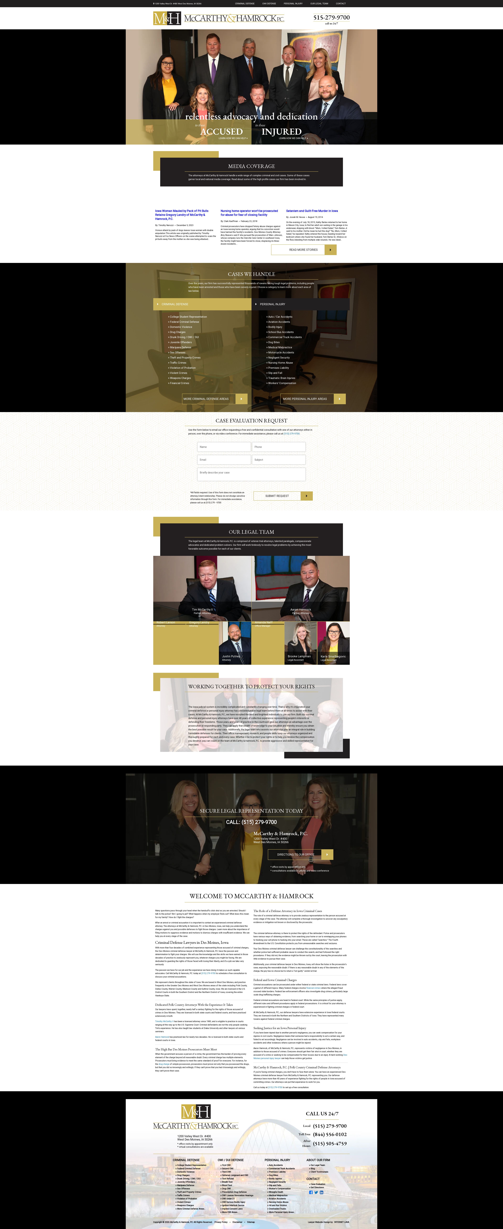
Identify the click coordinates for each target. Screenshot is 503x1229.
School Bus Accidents (281, 332)
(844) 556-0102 (330, 1134)
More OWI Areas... (230, 1212)
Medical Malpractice (280, 347)
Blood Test (227, 1185)
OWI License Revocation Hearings (237, 1195)
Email (203, 459)
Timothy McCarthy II (164, 1021)
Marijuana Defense (180, 347)
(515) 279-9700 (292, 433)
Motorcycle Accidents (281, 352)
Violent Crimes (178, 372)
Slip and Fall (275, 372)
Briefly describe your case (215, 472)
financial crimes (313, 988)
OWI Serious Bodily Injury (233, 1202)
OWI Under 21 (228, 1198)
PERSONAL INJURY (277, 1160)
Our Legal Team (319, 3)
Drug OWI (226, 1188)
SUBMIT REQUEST (277, 495)
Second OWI (227, 1168)
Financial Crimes (179, 383)
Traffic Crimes (178, 362)
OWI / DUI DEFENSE (231, 1160)
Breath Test (227, 1182)
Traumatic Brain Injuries (281, 378)
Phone (258, 446)
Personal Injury (293, 3)
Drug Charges (177, 332)
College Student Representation (188, 316)
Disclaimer (237, 1222)
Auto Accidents (276, 1165)
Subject (259, 459)
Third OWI (226, 1172)
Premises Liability (278, 367)
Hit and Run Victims (278, 1205)
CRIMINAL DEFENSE (186, 1160)
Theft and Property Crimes (185, 357)
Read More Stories (303, 249)
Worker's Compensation (280, 1188)
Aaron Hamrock (162, 1037)
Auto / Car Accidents (280, 316)
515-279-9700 (331, 17)
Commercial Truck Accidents (285, 337)
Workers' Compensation (282, 383)
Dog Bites (274, 342)
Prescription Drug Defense (234, 1192)
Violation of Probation (183, 367)
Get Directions (317, 1187)
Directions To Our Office (295, 854)
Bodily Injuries (275, 1178)
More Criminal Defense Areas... (191, 1209)
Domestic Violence (181, 327)
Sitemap (251, 1222)
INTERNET (341, 1222)
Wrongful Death (276, 1192)
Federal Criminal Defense (184, 321)
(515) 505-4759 (330, 1143)
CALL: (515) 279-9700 (251, 822)
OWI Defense (269, 3)
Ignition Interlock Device (233, 1205)
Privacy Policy (221, 1222)
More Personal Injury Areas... (282, 1212)
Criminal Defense (245, 3)
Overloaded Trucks (277, 1209)
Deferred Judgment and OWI (235, 1175)
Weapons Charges (180, 378)
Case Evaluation (318, 1184)
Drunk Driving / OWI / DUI (184, 337)
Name (203, 446)
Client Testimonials (319, 1172)
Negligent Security (279, 357)
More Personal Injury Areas (305, 399)
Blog (313, 1168)
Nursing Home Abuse (280, 362)
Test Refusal (228, 1178)
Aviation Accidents (279, 321)
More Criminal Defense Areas (206, 399)
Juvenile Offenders (181, 342)
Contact (341, 3)
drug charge (164, 1064)
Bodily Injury (275, 327)
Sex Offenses (177, 352)
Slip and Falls (275, 1185)
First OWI (226, 1165)
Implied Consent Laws (232, 1209)
